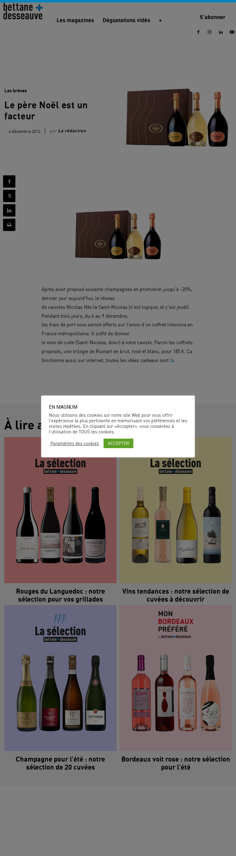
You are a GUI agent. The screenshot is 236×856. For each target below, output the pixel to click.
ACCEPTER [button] (118, 443)
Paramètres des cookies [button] (74, 443)
